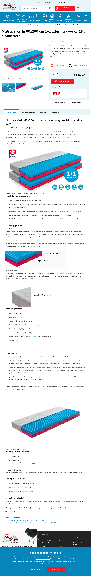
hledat (49, 8)
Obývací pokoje (77, 538)
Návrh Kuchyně (64, 8)
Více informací (81, 93)
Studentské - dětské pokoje (78, 543)
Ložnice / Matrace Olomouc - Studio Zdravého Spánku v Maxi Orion (25, 520)
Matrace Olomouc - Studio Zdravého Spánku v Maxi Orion (32, 25)
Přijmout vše (55, 569)
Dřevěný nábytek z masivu (49, 543)
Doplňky (60, 546)
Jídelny (59, 540)
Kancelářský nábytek (63, 543)
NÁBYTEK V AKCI (62, 538)
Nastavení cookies (35, 569)
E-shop (8, 25)
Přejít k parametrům (59, 102)
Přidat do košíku (64, 81)
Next (40, 93)
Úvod (3, 25)
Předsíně (44, 546)
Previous (7, 93)
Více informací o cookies (43, 559)
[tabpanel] (24, 60)
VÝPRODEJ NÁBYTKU (48, 538)
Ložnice (14, 25)
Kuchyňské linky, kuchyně (49, 540)
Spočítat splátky (69, 93)
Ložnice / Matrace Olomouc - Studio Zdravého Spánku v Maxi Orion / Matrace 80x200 (30, 523)
